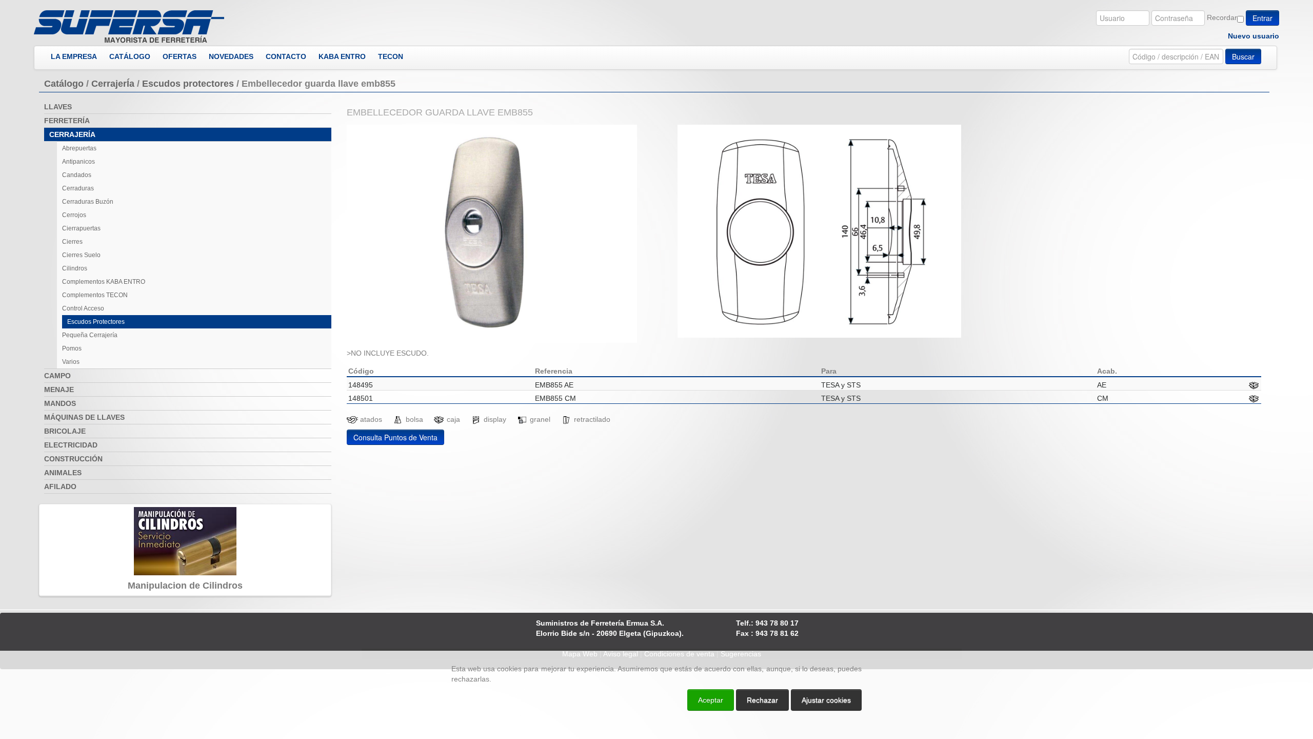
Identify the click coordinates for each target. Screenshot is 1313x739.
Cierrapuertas (81, 228)
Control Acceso (83, 308)
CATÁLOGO (129, 56)
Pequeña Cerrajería (89, 335)
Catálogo (64, 84)
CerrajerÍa (112, 84)
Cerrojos (74, 215)
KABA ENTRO (342, 56)
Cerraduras (78, 188)
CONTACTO (286, 56)
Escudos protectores (188, 84)
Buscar (1243, 56)
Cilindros (74, 268)
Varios (70, 361)
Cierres (72, 241)
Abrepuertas (79, 148)
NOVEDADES (231, 56)
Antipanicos (78, 161)
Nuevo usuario (1253, 36)
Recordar (1222, 17)
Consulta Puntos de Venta (395, 437)
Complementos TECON (95, 295)
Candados (76, 175)
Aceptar (710, 700)
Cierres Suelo (81, 255)
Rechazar (762, 700)
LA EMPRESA (74, 56)
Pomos (72, 348)
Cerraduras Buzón (87, 201)
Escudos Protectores (96, 321)
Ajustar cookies (1191, 641)
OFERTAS (179, 56)
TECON (390, 56)
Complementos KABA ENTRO (103, 281)
